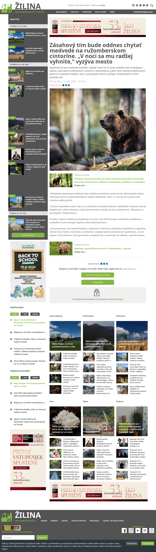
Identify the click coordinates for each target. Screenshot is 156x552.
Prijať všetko (147, 543)
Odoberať (95, 285)
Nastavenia (132, 543)
